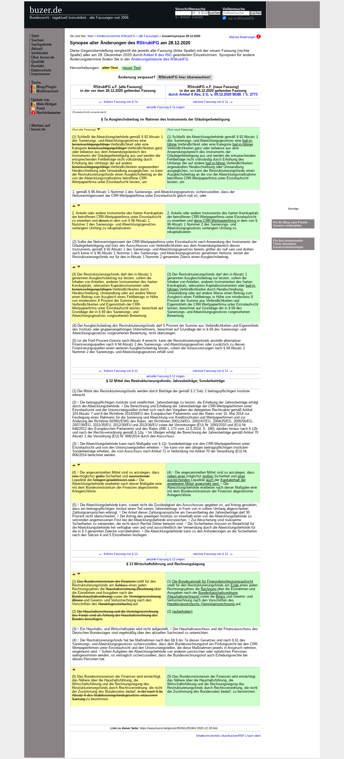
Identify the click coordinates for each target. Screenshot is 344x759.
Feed (41, 108)
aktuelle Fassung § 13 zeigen (165, 559)
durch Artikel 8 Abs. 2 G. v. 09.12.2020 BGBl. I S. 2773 (213, 94)
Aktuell (37, 49)
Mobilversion (47, 91)
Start (35, 36)
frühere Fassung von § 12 (118, 370)
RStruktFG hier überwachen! (185, 77)
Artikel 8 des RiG (157, 55)
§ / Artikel (182, 17)
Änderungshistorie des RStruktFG (159, 59)
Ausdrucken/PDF (233, 735)
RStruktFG (148, 42)
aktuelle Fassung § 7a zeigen (165, 107)
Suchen (37, 40)
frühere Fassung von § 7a (118, 101)
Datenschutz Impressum (41, 72)
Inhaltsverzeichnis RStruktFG (116, 36)
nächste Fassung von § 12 (213, 370)
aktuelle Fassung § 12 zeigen (165, 376)
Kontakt (37, 66)
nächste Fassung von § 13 (213, 553)
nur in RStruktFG (241, 18)
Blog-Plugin (46, 87)
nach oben (254, 735)
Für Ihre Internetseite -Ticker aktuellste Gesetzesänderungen (288, 244)
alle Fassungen (149, 36)
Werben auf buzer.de (40, 127)
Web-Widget (46, 104)
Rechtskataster (49, 113)
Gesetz (197, 17)
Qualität (37, 62)
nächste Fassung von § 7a (213, 101)
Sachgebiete (41, 44)
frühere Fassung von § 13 (118, 553)
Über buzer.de (42, 57)
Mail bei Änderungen (242, 37)
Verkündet (39, 53)
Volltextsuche (234, 9)
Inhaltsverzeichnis (208, 735)
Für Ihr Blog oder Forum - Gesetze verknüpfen (291, 224)
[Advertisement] (293, 126)
